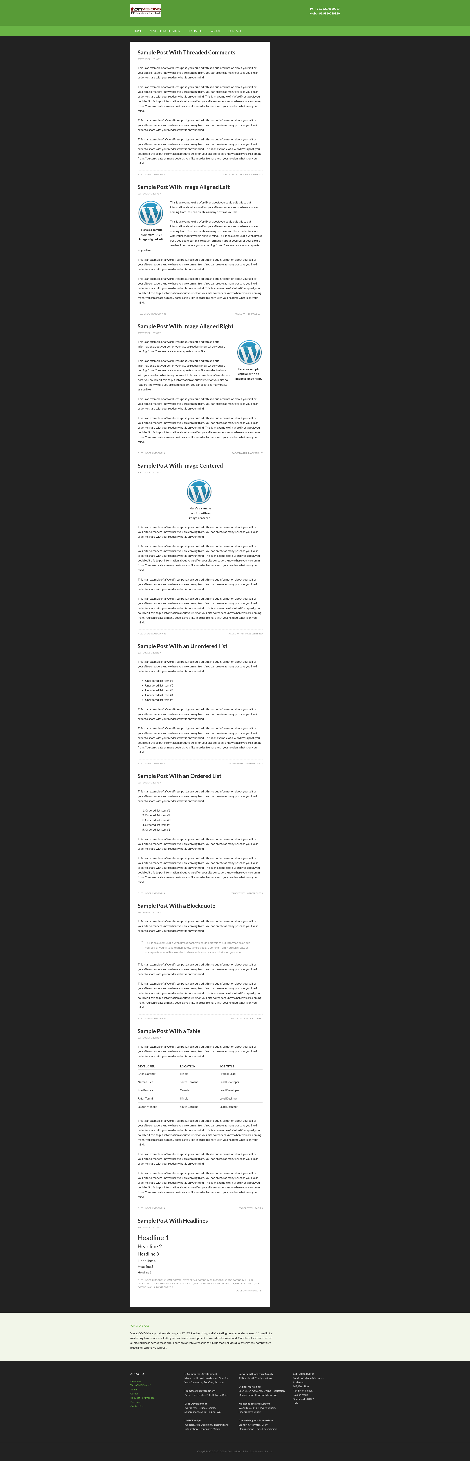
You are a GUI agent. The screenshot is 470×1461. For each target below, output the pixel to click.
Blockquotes (254, 1018)
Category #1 (159, 174)
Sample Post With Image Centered (180, 465)
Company (135, 1381)
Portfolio (135, 1401)
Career (134, 1393)
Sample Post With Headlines (173, 1220)
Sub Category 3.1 (244, 1283)
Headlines (257, 1290)
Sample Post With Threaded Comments (186, 52)
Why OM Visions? (140, 1385)
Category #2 (174, 1280)
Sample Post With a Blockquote (176, 905)
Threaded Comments (250, 174)
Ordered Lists (255, 893)
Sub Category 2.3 (224, 1283)
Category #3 (189, 1280)
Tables (259, 1208)
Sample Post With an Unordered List (182, 646)
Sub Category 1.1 (238, 1280)
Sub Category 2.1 (183, 1283)
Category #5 (220, 1280)
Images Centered (253, 633)
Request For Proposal (142, 1397)
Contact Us (137, 1406)
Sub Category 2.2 (204, 1283)
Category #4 (205, 1280)
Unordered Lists (253, 763)
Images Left (256, 313)
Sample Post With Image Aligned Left (184, 186)
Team (133, 1389)
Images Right (255, 453)
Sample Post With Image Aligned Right (186, 326)
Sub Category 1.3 (163, 1283)
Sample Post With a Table (169, 1031)
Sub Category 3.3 (163, 1287)
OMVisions (161, 13)
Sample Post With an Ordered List (179, 775)
